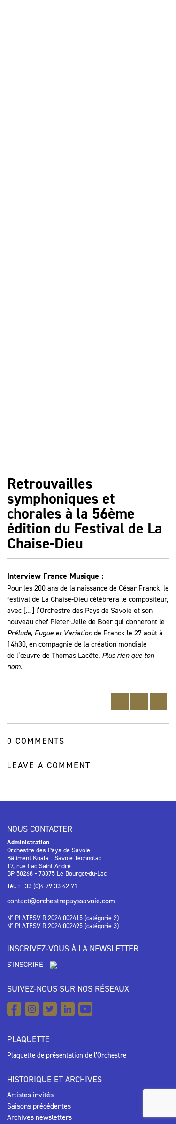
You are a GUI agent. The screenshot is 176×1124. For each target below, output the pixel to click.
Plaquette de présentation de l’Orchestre (66, 1055)
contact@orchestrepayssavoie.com (61, 901)
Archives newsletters (39, 1117)
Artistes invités (30, 1095)
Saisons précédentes (39, 1106)
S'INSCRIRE (26, 964)
